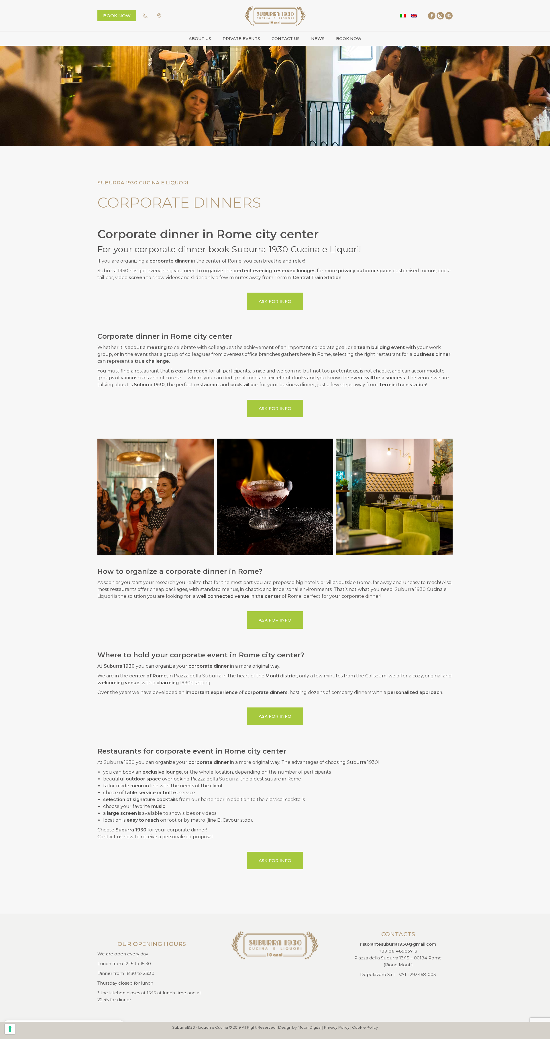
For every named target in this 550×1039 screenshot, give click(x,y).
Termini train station (402, 384)
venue (242, 596)
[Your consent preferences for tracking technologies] (10, 1029)
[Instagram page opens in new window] (440, 15)
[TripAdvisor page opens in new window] (449, 15)
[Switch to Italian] (402, 15)
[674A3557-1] (275, 497)
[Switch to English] (414, 15)
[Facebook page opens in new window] (431, 15)
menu (137, 785)
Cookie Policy (365, 1027)
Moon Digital (309, 1027)
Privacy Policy (336, 1027)
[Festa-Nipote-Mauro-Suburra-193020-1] (155, 497)
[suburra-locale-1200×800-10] (394, 497)
